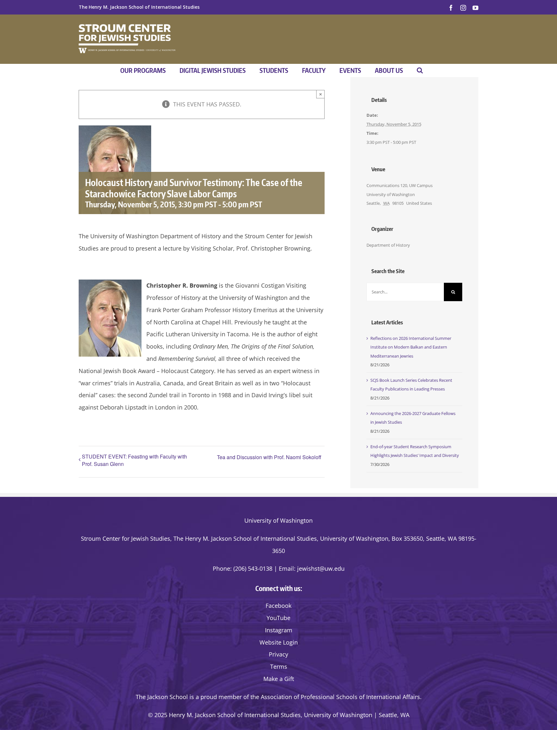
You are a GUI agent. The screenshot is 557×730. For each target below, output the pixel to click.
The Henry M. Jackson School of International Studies (139, 7)
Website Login (278, 642)
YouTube (278, 618)
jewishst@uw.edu (321, 568)
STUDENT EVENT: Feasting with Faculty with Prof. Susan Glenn (134, 460)
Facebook (278, 605)
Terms (278, 666)
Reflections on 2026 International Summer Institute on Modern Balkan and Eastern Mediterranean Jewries (410, 347)
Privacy (278, 654)
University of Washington (278, 520)
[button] (420, 70)
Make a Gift (278, 679)
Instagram (278, 630)
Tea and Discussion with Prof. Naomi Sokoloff (269, 457)
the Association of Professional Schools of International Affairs (335, 697)
